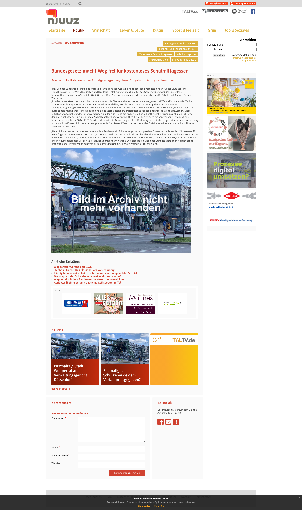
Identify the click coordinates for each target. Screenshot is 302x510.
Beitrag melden (176, 422)
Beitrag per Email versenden (168, 422)
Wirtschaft (101, 30)
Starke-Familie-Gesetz (184, 59)
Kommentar (58, 418)
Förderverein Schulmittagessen (155, 54)
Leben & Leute (132, 30)
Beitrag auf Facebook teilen (160, 422)
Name (55, 447)
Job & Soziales (237, 30)
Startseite (57, 30)
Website (55, 463)
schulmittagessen (186, 54)
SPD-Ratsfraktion (74, 42)
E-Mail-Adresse (60, 455)
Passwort (219, 49)
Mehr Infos (159, 506)
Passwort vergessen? (244, 57)
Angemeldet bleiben (244, 55)
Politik (78, 30)
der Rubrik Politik (60, 388)
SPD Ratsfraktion (158, 59)
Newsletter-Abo (218, 3)
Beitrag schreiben (245, 3)
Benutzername (215, 44)
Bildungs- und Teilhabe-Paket (180, 43)
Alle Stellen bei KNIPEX (221, 207)
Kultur (158, 30)
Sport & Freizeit (185, 30)
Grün (212, 30)
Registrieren (249, 60)
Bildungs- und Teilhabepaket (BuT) (177, 48)
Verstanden (144, 506)
